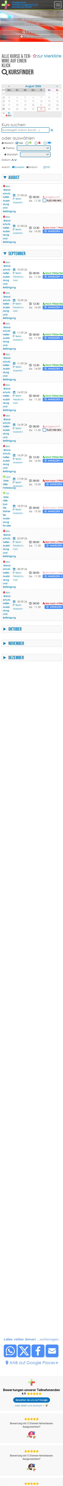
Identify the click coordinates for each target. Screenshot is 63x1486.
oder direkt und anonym (28, 1405)
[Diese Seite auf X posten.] (24, 1356)
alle (21, 143)
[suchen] (52, 130)
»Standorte (31, 24)
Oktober (15, 629)
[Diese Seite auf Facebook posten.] (38, 1356)
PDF (48, 167)
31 (9, 113)
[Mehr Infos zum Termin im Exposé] (14, 195)
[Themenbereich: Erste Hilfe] (30, 143)
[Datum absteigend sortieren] (15, 160)
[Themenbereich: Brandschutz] (39, 143)
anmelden (54, 231)
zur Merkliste (49, 56)
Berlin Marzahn (18, 338)
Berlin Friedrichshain (18, 277)
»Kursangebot (31, 20)
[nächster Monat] (57, 86)
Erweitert (19, 167)
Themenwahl (33, 36)
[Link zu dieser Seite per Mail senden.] (52, 1356)
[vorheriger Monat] (9, 86)
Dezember (16, 657)
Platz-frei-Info (54, 200)
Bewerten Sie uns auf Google (31, 1400)
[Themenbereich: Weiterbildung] (49, 143)
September (17, 253)
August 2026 (33, 86)
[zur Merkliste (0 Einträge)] (35, 56)
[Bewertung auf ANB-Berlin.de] (31, 1434)
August (14, 177)
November (16, 643)
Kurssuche (33, 32)
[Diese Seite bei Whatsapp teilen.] (10, 1356)
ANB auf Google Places (32, 1362)
